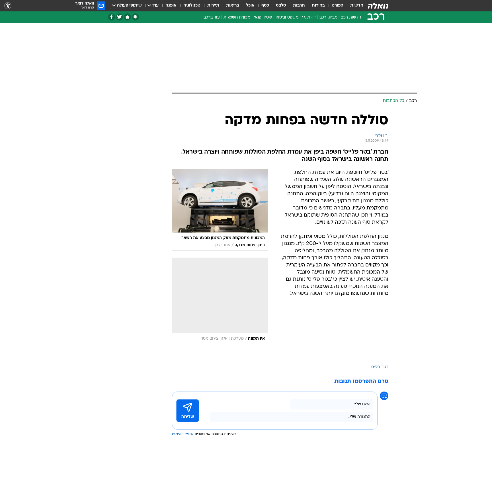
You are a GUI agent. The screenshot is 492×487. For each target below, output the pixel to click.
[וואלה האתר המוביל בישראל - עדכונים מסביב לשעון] (378, 6)
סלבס (281, 5)
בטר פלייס (379, 367)
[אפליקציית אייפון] (127, 17)
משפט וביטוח (287, 17)
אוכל (250, 5)
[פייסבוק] (111, 17)
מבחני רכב (328, 17)
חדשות (356, 5)
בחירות (318, 5)
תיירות (213, 5)
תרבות (299, 5)
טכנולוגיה (191, 5)
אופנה (171, 5)
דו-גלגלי (309, 17)
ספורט (337, 5)
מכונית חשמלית (237, 17)
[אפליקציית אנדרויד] (135, 17)
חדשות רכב (351, 17)
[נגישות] (7, 5)
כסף (265, 5)
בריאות (232, 5)
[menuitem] (353, 6)
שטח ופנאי (263, 17)
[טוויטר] (119, 17)
